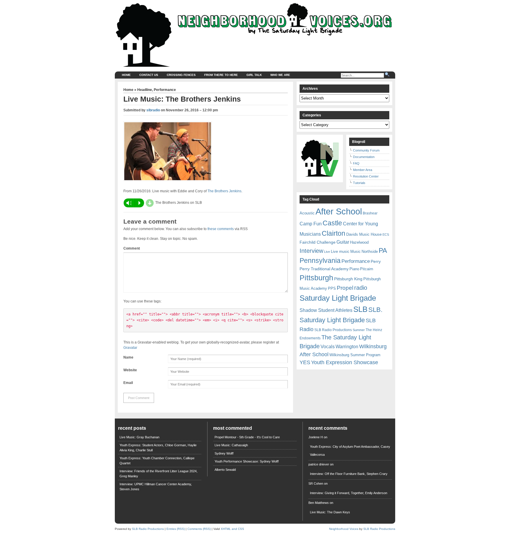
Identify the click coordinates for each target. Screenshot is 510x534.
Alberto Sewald (225, 469)
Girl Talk (254, 74)
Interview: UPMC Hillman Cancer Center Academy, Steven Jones (156, 486)
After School (339, 211)
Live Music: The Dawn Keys (330, 512)
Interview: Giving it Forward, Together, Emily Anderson (348, 493)
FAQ (356, 163)
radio (360, 287)
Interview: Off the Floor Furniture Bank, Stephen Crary (349, 474)
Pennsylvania (320, 260)
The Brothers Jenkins (224, 191)
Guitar (342, 242)
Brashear (370, 213)
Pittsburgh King (348, 278)
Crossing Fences (181, 74)
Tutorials (359, 183)
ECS (385, 234)
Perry (376, 261)
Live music (340, 251)
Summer (359, 330)
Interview (311, 251)
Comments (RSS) (199, 528)
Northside (370, 251)
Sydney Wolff (224, 453)
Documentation (364, 157)
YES (305, 362)
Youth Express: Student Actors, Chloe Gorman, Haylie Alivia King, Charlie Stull (158, 447)
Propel (345, 288)
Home (126, 74)
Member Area (362, 170)
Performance (165, 90)
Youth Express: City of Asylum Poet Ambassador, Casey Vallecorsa (350, 450)
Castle (332, 223)
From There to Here (221, 74)
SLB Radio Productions (333, 330)
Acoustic (307, 213)
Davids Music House (364, 234)
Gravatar (130, 348)
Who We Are (280, 74)
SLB (360, 309)
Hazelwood (359, 242)
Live (327, 251)
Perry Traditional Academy (324, 268)
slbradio (153, 110)
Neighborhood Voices (343, 528)
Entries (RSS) (175, 528)
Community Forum (366, 150)
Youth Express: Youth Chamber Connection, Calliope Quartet (157, 460)
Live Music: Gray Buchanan (139, 437)
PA (383, 250)
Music (355, 251)
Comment (131, 248)
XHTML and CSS (232, 528)
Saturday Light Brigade (338, 298)
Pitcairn (366, 269)
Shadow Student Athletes (326, 310)
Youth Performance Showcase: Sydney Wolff (247, 461)
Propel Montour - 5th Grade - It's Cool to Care (247, 437)
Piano (354, 269)
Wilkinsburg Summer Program (354, 355)
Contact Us (148, 74)
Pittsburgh (316, 278)
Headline (144, 90)
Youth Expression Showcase (344, 362)
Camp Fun (311, 223)
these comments (220, 229)
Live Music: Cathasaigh (231, 445)
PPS (332, 288)
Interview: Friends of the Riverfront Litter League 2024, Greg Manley (158, 473)
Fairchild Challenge (318, 242)
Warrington (347, 346)
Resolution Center (366, 176)
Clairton (333, 233)
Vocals (328, 346)
